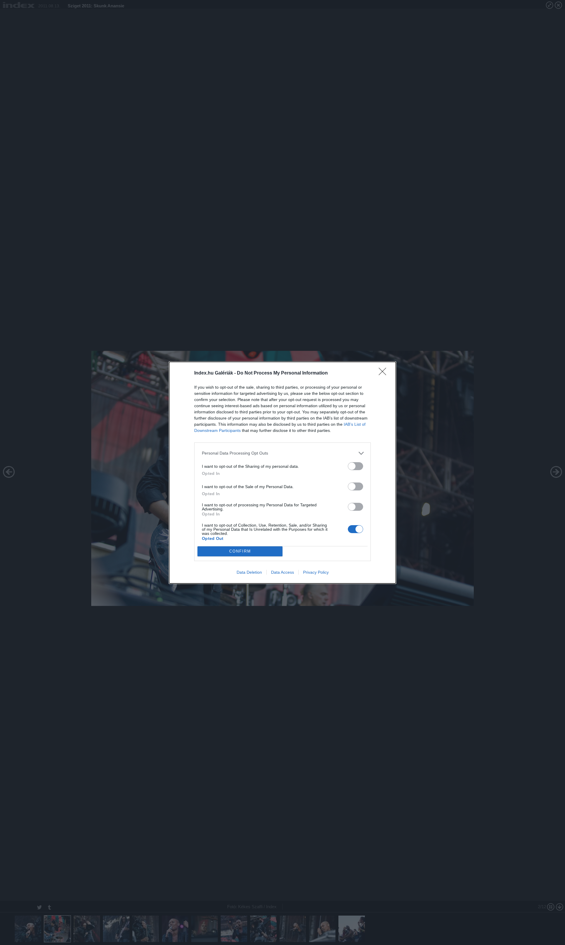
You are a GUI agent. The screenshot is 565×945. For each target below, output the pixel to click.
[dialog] (282, 472)
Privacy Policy (316, 572)
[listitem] (282, 453)
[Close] (384, 373)
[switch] (355, 466)
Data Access (282, 572)
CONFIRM (240, 551)
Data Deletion (249, 572)
